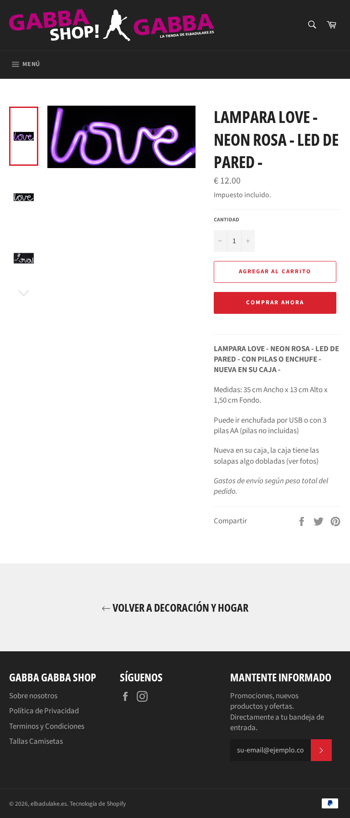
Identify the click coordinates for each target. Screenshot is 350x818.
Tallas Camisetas (36, 741)
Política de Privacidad (44, 711)
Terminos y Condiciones (46, 726)
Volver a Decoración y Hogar (179, 607)
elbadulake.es (49, 803)
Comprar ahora (275, 302)
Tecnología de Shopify (98, 803)
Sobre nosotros (33, 695)
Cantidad (226, 220)
